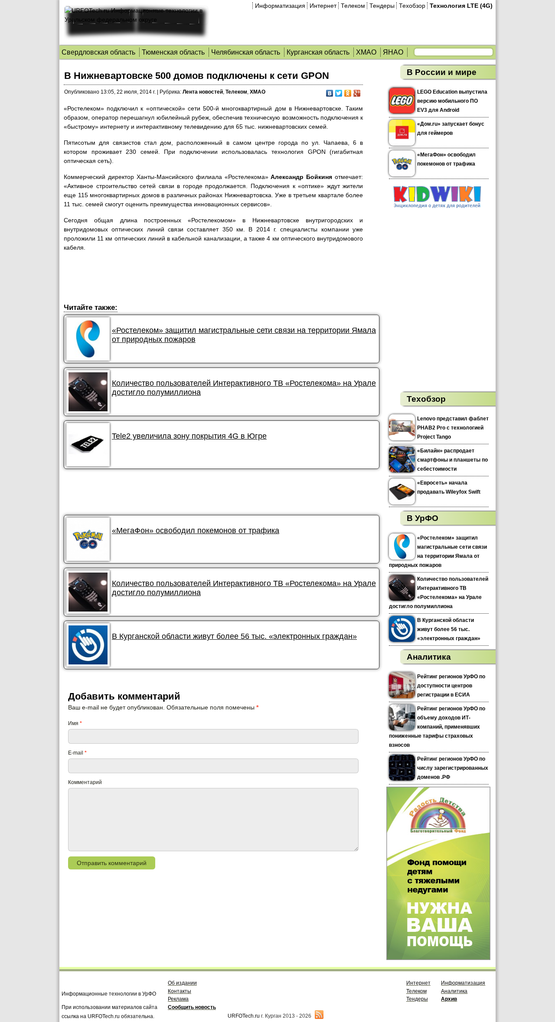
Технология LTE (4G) (461, 5)
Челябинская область (245, 52)
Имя (75, 723)
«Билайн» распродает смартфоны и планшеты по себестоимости (452, 460)
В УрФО (422, 518)
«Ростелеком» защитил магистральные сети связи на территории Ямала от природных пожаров (244, 335)
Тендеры (382, 5)
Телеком (353, 5)
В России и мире (442, 72)
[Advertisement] (221, 278)
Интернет (323, 5)
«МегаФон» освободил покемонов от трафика (195, 530)
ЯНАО (393, 52)
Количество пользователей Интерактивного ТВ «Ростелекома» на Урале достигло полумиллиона (244, 388)
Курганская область (318, 52)
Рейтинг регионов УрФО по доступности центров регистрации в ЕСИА (451, 686)
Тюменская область (173, 52)
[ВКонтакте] (329, 93)
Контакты (179, 991)
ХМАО (366, 52)
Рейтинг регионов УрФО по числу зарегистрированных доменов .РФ (452, 768)
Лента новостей (203, 92)
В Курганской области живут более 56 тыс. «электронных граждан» (234, 636)
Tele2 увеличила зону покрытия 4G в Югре (189, 436)
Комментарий (85, 782)
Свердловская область (98, 52)
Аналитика (429, 656)
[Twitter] (338, 93)
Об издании (182, 983)
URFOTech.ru (244, 1016)
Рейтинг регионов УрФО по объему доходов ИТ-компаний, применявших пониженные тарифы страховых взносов (437, 727)
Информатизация (280, 5)
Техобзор (412, 5)
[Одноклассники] (348, 93)
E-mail (77, 753)
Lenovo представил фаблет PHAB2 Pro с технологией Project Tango (453, 428)
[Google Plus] (357, 93)
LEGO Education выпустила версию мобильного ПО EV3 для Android (452, 101)
